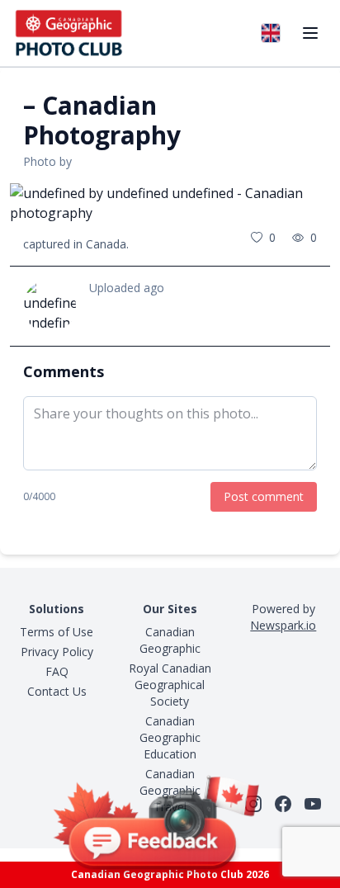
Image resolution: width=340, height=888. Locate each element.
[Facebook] (283, 803)
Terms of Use (56, 632)
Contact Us (57, 691)
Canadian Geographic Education (170, 737)
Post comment (264, 496)
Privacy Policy (57, 651)
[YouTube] (313, 803)
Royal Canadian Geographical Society (170, 684)
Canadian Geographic (170, 640)
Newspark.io (283, 625)
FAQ (56, 671)
